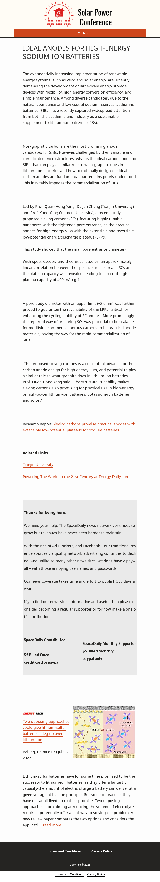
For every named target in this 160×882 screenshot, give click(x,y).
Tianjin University (38, 464)
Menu (83, 33)
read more (52, 824)
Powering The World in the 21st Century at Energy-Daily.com (76, 476)
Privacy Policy (96, 874)
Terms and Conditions (69, 874)
